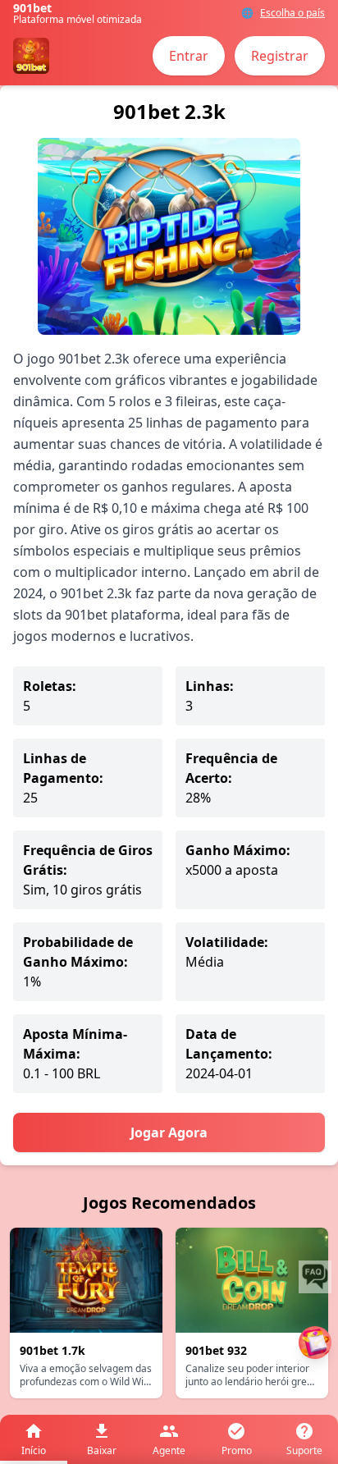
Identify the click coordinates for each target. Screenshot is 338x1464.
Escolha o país (292, 13)
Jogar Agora (169, 1132)
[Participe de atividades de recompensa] (315, 1342)
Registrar (279, 56)
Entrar (188, 56)
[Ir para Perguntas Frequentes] (315, 1276)
